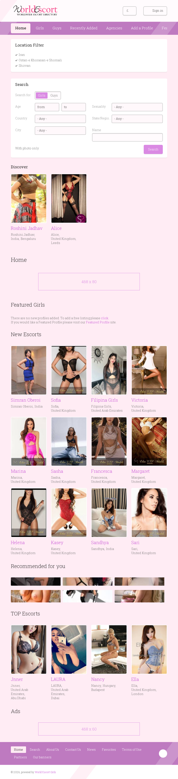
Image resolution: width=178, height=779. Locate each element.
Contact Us (73, 749)
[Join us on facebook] (155, 771)
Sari (135, 542)
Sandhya (100, 542)
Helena (18, 542)
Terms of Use (132, 749)
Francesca (101, 471)
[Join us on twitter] (163, 771)
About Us (52, 749)
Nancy (98, 679)
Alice (56, 228)
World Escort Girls (45, 772)
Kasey (57, 542)
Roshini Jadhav (26, 228)
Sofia (56, 400)
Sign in (157, 10)
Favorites (109, 749)
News (91, 749)
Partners (20, 757)
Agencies (114, 27)
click (104, 318)
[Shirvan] (33, 66)
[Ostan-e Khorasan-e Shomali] (64, 60)
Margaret (140, 471)
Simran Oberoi (26, 400)
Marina (18, 471)
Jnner (17, 679)
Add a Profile (142, 27)
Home (20, 27)
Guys (57, 27)
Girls (40, 27)
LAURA (58, 679)
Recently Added (83, 27)
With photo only (27, 148)
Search (35, 749)
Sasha (57, 471)
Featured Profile (98, 322)
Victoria (139, 400)
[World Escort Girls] (36, 10)
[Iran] (28, 55)
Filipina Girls (104, 400)
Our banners (42, 757)
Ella (135, 679)
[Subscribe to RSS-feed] (147, 771)
